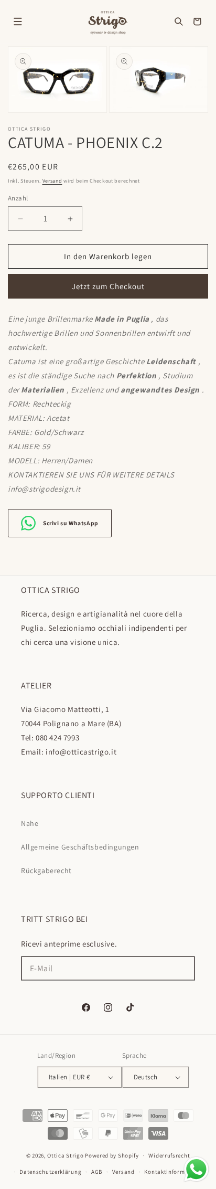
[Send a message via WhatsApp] (196, 1169)
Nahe (29, 823)
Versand (52, 180)
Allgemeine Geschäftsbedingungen (80, 847)
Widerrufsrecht (169, 1155)
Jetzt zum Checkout (108, 286)
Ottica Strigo (65, 1155)
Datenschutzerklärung (50, 1171)
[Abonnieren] (183, 968)
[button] (17, 21)
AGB (96, 1171)
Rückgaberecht (46, 870)
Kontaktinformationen (175, 1171)
